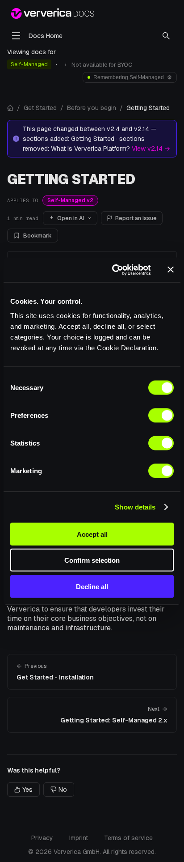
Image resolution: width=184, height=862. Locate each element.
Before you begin (91, 108)
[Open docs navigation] (16, 35)
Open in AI (70, 218)
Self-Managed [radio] (29, 64)
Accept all (92, 534)
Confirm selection (92, 560)
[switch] (161, 415)
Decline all (92, 586)
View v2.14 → (151, 148)
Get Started (40, 108)
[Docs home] (10, 108)
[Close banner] (170, 270)
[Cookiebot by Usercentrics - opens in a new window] (114, 270)
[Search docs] (166, 36)
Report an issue (136, 218)
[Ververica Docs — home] (52, 13)
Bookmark (37, 235)
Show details (135, 507)
